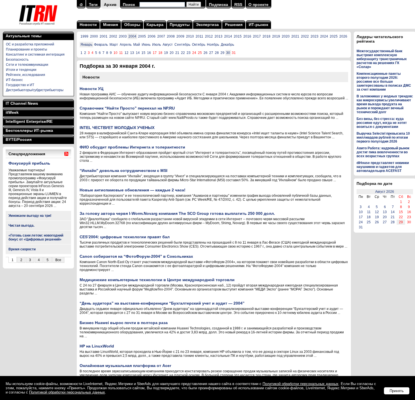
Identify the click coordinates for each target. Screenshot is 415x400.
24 (361, 222)
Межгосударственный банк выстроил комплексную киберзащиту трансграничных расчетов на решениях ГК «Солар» (382, 59)
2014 (228, 36)
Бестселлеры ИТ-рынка (29, 130)
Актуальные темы (24, 36)
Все (58, 260)
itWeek (12, 112)
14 (138, 53)
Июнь (146, 45)
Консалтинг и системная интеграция (35, 54)
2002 (113, 36)
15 (143, 53)
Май (136, 45)
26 (205, 53)
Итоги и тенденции (21, 70)
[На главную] (38, 27)
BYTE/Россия (19, 139)
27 (211, 53)
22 (183, 53)
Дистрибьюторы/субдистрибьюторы (35, 90)
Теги (93, 4)
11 (369, 212)
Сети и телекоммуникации (27, 65)
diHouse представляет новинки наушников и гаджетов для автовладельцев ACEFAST (383, 167)
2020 (286, 36)
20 (172, 53)
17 (361, 217)
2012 (209, 36)
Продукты (180, 24)
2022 (305, 36)
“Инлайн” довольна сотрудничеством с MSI (123, 170)
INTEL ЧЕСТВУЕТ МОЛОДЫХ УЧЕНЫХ (117, 127)
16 (149, 53)
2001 (104, 36)
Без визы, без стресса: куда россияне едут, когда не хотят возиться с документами (382, 123)
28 (217, 53)
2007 (161, 36)
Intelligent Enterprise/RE (29, 121)
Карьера (155, 24)
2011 (199, 36)
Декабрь (227, 45)
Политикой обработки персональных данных (300, 384)
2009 (180, 36)
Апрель (126, 45)
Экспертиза (207, 24)
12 (126, 53)
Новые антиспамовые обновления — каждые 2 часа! (132, 190)
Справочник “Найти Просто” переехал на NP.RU (127, 108)
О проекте (258, 4)
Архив (110, 4)
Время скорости (22, 249)
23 (189, 53)
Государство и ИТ (20, 85)
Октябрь (198, 45)
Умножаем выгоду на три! (29, 216)
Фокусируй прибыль (29, 163)
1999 (84, 36)
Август (168, 45)
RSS (238, 4)
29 (222, 53)
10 (361, 212)
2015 (238, 36)
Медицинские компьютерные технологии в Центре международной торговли (157, 279)
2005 (142, 36)
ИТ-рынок (258, 24)
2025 (334, 36)
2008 (171, 36)
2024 (324, 36)
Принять (397, 391)
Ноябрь (213, 45)
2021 (295, 36)
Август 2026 (384, 192)
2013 (218, 36)
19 (166, 53)
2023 (314, 36)
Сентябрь (182, 45)
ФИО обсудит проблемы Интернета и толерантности (132, 147)
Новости (88, 24)
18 (369, 217)
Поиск (129, 4)
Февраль (101, 45)
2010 (190, 36)
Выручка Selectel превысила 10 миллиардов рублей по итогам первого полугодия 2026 (383, 137)
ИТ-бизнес (14, 80)
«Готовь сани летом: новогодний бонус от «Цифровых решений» (35, 237)
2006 (152, 36)
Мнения (110, 24)
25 (369, 222)
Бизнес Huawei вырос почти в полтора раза (124, 322)
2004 (132, 36)
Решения (234, 24)
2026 (343, 36)
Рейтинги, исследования (25, 75)
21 (177, 53)
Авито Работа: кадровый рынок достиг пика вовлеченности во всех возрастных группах (383, 152)
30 (228, 53)
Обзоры (132, 24)
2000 (94, 36)
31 (361, 227)
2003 (123, 36)
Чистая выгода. (21, 226)
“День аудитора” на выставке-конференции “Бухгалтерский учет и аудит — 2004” (162, 303)
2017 (257, 36)
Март (114, 45)
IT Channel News (22, 103)
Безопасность (17, 60)
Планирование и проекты (26, 49)
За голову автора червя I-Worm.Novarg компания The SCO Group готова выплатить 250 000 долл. (177, 213)
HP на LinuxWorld (97, 346)
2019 (276, 36)
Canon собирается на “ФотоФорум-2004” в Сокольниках (136, 256)
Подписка (218, 4)
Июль (156, 45)
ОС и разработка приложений (30, 44)
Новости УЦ (91, 88)
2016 (247, 36)
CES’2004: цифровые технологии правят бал (125, 237)
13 (132, 53)
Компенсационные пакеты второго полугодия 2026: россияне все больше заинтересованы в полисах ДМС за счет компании (384, 81)
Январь (86, 45)
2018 (266, 36)
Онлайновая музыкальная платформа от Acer (125, 365)
